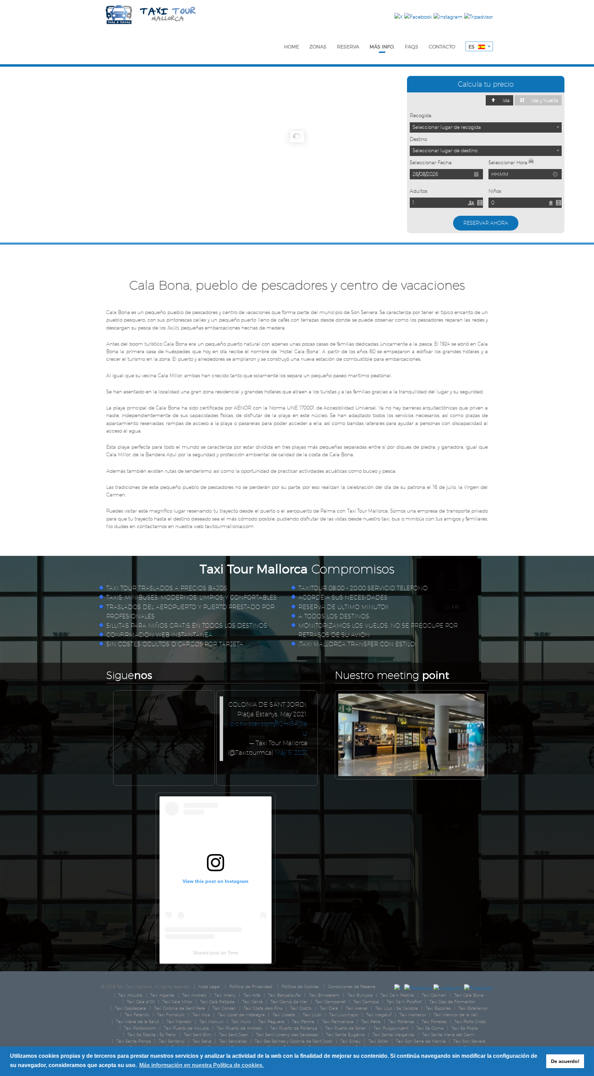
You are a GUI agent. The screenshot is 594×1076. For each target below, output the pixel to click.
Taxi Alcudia (130, 995)
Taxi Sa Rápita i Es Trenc (152, 1034)
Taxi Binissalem (324, 995)
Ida (506, 100)
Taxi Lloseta (284, 1014)
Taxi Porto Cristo (470, 1021)
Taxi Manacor (412, 1014)
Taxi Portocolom (140, 1028)
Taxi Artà (251, 995)
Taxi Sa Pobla (464, 1028)
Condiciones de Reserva (351, 986)
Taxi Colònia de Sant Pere (179, 1008)
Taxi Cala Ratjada (217, 1001)
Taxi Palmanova (337, 1021)
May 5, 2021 (291, 752)
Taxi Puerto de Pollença (293, 1028)
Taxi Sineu (350, 1041)
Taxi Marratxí (179, 1021)
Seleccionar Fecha (431, 162)
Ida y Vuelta (544, 100)
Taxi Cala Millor (177, 1001)
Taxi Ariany (224, 995)
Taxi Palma (303, 1021)
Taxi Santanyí (172, 1041)
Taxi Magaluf (379, 1014)
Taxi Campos (366, 1001)
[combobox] (479, 46)
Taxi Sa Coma (429, 1028)
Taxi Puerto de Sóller (345, 1028)
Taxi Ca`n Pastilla (397, 995)
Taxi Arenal (356, 1008)
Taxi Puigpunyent (391, 1028)
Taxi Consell (224, 1008)
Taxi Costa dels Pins (263, 1008)
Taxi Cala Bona (469, 995)
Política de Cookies (300, 986)
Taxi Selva (201, 1041)
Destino (418, 139)
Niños (494, 191)
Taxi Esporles (438, 1008)
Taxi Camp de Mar (289, 1001)
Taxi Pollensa (401, 1021)
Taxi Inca (201, 1014)
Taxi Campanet (330, 1001)
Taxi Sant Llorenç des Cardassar (287, 1034)
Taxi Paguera (271, 1021)
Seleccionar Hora (508, 162)
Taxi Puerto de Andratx (239, 1028)
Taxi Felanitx (137, 1014)
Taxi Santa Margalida (393, 1034)
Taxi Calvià (252, 1001)
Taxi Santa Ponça (134, 1041)
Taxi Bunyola (360, 995)
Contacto (442, 46)
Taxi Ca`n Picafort (404, 1001)
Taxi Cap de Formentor (452, 1001)
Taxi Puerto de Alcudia (186, 1028)
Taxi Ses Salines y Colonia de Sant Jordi (293, 1041)
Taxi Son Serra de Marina (421, 1041)
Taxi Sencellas (233, 1041)
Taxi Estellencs (473, 1008)
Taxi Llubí (312, 1014)
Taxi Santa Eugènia (345, 1034)
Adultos (418, 191)
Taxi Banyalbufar (284, 995)
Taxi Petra (371, 1021)
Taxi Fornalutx (171, 1014)
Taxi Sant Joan (233, 1034)
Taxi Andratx (194, 995)
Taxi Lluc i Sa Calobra (396, 1008)
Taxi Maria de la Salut (137, 1021)
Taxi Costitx (301, 1008)
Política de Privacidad (250, 986)
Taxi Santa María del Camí (448, 1034)
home (291, 46)
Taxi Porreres (434, 1021)
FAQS (411, 46)
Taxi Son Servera (469, 1041)
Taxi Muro (241, 1021)
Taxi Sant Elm (197, 1034)
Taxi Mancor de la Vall (455, 1014)
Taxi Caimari (434, 995)
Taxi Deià (329, 1008)
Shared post (206, 952)
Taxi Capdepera (130, 1008)
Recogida (420, 115)
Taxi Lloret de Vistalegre (241, 1014)
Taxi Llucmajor (343, 1014)
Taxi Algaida (162, 995)
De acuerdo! (565, 1061)
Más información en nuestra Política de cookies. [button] (201, 1065)
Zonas (318, 46)
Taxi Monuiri (211, 1021)
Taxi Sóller (378, 1041)
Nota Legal (209, 986)
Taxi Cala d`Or (141, 1001)
